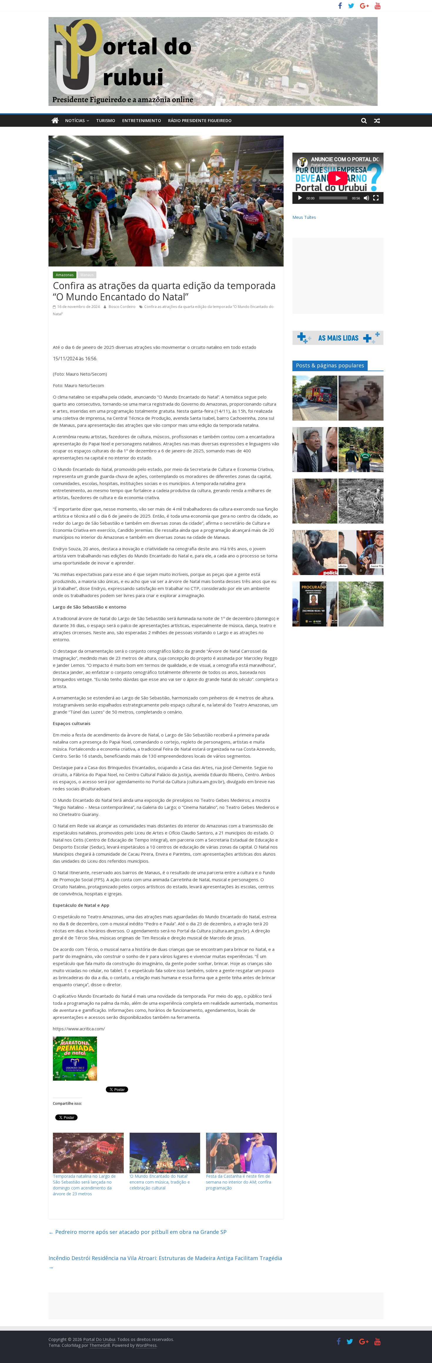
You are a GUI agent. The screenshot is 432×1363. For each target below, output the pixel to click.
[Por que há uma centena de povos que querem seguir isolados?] (314, 504)
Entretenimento (141, 120)
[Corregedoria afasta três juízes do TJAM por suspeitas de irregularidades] (314, 452)
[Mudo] (366, 198)
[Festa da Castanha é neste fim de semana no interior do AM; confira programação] (241, 1153)
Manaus (87, 274)
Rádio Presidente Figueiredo (200, 120)
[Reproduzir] (300, 198)
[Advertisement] (338, 276)
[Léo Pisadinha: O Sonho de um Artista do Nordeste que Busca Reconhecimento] (361, 555)
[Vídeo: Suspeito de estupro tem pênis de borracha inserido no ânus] (361, 401)
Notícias (75, 120)
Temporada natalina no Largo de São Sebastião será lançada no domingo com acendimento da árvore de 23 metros (84, 1185)
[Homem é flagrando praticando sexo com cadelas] (314, 555)
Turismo (105, 120)
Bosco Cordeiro (122, 306)
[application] (338, 178)
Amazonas (64, 274)
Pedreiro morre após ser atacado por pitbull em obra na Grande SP (137, 1231)
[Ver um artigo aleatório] (377, 120)
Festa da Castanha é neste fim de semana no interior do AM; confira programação (238, 1182)
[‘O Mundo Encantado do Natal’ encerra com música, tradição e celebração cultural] (165, 1153)
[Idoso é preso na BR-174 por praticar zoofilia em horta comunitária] (361, 452)
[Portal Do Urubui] (55, 120)
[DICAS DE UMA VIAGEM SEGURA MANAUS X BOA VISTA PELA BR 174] (361, 606)
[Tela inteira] (376, 198)
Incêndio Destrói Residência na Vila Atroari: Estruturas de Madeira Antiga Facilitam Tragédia (165, 1262)
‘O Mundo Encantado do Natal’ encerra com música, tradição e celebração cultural (160, 1182)
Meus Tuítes (304, 217)
